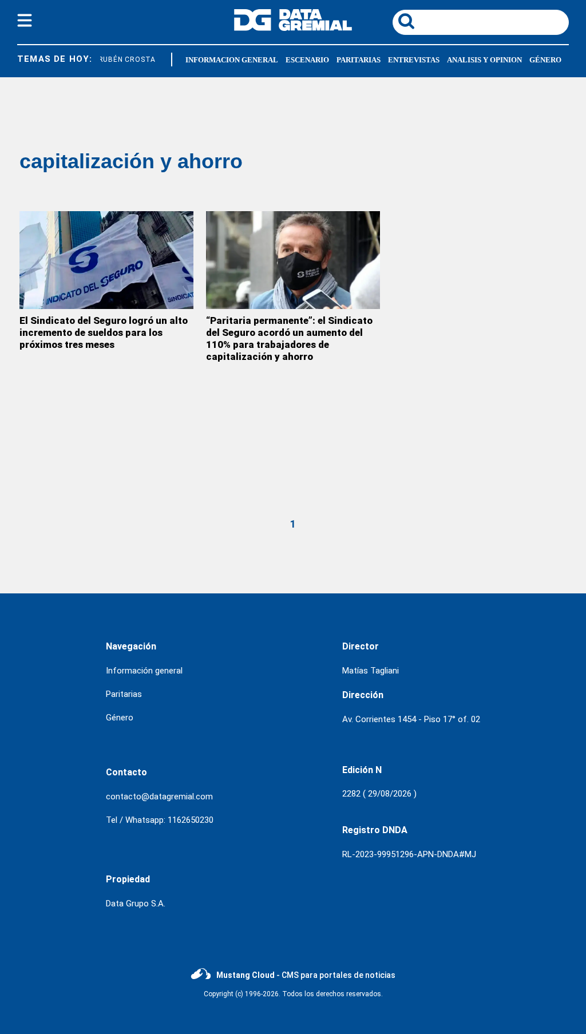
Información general (144, 670)
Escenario (307, 60)
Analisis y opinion (484, 60)
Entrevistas (414, 60)
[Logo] (293, 27)
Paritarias (358, 60)
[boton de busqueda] (406, 22)
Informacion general (231, 60)
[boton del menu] (24, 22)
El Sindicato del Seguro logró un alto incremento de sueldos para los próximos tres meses (103, 332)
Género (545, 60)
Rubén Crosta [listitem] (125, 60)
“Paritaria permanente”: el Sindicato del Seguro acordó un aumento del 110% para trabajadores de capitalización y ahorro (289, 338)
